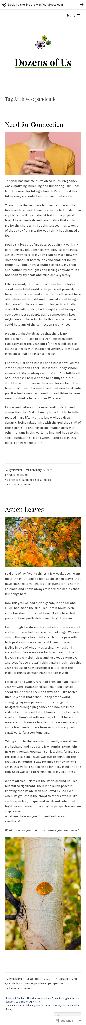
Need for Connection (34, 124)
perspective (55, 983)
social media (43, 480)
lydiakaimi (15, 470)
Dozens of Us (43, 62)
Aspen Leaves (24, 509)
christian (14, 480)
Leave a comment (20, 485)
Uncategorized (18, 475)
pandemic (27, 480)
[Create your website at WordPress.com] (43, 4)
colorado (27, 983)
